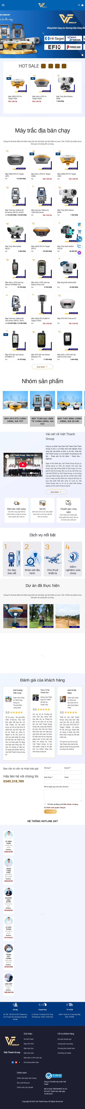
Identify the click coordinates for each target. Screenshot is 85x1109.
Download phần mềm (31, 1069)
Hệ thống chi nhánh (64, 1060)
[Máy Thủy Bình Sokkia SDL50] (67, 236)
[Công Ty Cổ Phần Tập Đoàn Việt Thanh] (43, 5)
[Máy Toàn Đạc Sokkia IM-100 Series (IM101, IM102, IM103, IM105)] (15, 308)
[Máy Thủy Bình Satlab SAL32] (15, 236)
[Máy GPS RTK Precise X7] (67, 308)
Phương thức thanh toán (66, 1055)
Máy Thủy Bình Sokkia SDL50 (65, 252)
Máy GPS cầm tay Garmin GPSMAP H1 (14, 362)
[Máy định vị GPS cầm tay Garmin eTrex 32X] (41, 272)
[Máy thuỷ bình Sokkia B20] (67, 272)
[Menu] (3, 5)
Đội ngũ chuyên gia (64, 1046)
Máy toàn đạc (29, 1055)
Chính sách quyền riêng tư (55, 814)
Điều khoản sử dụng (70, 811)
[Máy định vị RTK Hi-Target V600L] (41, 83)
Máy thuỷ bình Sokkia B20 (66, 287)
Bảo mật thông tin (23, 1089)
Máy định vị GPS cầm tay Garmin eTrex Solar (66, 362)
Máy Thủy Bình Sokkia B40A (64, 98)
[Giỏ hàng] (82, 5)
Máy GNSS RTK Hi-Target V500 (15, 98)
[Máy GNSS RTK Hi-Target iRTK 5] (41, 236)
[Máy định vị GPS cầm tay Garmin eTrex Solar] (67, 346)
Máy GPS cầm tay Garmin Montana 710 (40, 362)
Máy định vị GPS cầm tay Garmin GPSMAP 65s (14, 288)
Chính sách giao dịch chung (26, 1085)
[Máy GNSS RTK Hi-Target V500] (17, 83)
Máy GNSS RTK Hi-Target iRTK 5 (40, 252)
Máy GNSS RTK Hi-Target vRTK (14, 175)
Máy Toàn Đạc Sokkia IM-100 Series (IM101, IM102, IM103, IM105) (15, 324)
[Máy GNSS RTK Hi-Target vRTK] (15, 159)
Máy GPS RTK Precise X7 (66, 323)
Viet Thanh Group (41, 1108)
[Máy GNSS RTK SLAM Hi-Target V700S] (41, 308)
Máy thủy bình (29, 1060)
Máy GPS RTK (29, 1050)
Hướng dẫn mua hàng (65, 1050)
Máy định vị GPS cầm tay (33, 1064)
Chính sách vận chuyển (25, 1094)
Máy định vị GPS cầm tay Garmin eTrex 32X (40, 288)
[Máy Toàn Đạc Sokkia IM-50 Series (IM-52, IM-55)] (15, 198)
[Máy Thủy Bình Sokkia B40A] (65, 83)
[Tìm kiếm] (79, 5)
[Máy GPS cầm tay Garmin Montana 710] (41, 346)
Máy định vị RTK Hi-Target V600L (39, 98)
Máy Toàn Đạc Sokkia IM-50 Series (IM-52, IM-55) (14, 213)
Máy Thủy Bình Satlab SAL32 (13, 252)
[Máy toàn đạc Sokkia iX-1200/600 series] (41, 198)
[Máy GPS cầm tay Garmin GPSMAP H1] (15, 346)
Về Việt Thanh (28, 1046)
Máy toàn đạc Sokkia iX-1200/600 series (40, 213)
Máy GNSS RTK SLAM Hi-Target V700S (40, 324)
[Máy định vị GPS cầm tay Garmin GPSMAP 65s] (15, 272)
